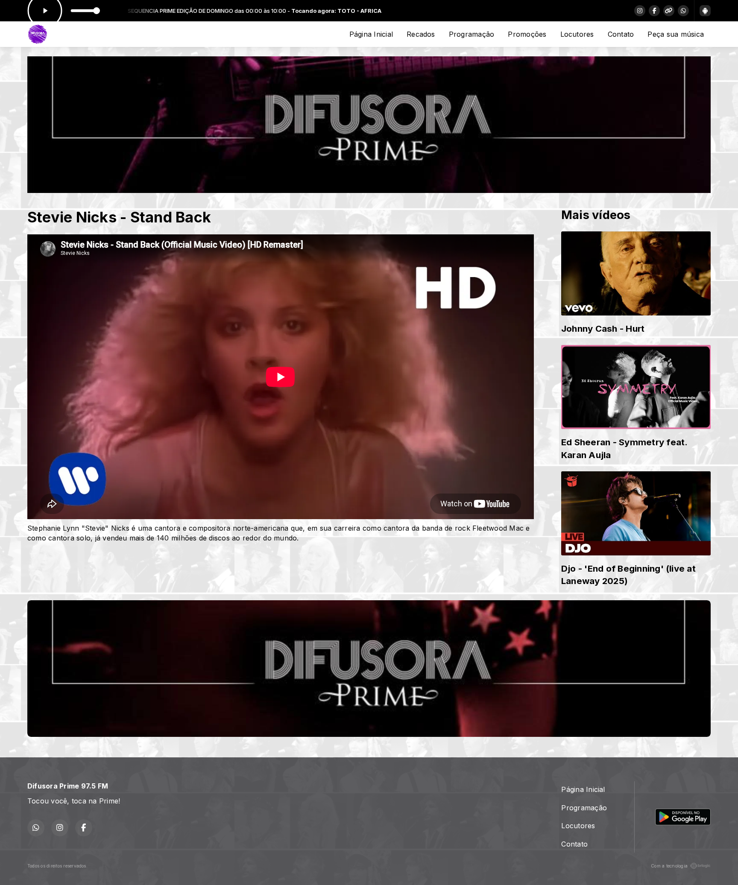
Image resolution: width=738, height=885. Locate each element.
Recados (421, 34)
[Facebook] (654, 10)
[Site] (668, 10)
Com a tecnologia (669, 865)
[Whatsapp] (683, 10)
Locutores (577, 34)
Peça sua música (675, 34)
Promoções (527, 34)
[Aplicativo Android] (705, 10)
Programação (472, 34)
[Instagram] (639, 10)
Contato (621, 34)
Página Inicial (371, 34)
